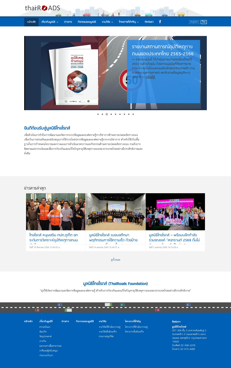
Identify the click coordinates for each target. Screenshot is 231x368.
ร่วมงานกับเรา (46, 355)
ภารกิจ (42, 341)
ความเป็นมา (44, 327)
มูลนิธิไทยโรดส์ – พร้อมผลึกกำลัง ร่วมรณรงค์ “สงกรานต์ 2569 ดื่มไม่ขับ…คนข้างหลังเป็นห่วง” (174, 240)
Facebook (159, 22)
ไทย (203, 22)
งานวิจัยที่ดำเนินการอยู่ (109, 327)
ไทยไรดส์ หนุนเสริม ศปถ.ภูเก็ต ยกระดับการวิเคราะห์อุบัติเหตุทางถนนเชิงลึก (53, 240)
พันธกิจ (43, 332)
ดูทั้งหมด (115, 260)
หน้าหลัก (31, 22)
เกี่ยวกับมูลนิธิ (48, 22)
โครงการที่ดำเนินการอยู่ (136, 327)
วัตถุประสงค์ (45, 336)
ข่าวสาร (68, 22)
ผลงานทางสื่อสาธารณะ (50, 346)
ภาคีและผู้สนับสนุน (48, 351)
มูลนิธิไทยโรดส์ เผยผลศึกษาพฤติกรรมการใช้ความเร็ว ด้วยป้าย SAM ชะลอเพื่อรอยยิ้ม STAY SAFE (113, 240)
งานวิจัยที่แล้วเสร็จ (108, 332)
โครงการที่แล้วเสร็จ (134, 332)
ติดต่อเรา (149, 22)
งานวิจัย (106, 22)
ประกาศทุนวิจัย (106, 336)
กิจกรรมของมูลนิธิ (87, 22)
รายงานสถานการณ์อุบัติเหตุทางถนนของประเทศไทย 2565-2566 (163, 61)
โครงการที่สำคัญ (127, 22)
